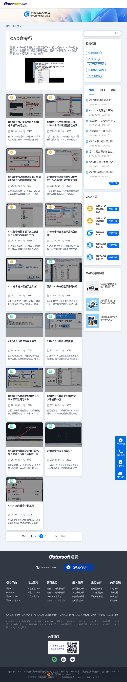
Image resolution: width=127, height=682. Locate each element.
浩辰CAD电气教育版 (56, 592)
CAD (8, 26)
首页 (24, 536)
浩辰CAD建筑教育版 (56, 589)
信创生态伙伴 (97, 589)
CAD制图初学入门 (48, 624)
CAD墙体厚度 (94, 53)
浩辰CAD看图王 (13, 600)
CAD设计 (94, 621)
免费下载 (113, 209)
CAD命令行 (18, 26)
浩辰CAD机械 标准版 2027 (101, 221)
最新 (113, 90)
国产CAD (71, 621)
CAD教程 (106, 621)
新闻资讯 (114, 600)
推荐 (91, 90)
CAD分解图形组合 (96, 70)
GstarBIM (10, 592)
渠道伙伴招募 (97, 596)
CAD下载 (95, 677)
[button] (61, 18)
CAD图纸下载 (81, 624)
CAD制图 (10, 621)
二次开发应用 (34, 596)
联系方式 (114, 596)
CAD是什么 (16, 624)
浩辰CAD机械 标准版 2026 (101, 209)
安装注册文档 (78, 589)
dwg (13, 627)
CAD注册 (94, 624)
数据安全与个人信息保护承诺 (61, 677)
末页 (63, 536)
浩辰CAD (10, 589)
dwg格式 (22, 627)
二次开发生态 (97, 592)
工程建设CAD (34, 589)
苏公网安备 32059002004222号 (65, 674)
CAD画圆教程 (94, 76)
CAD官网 (106, 624)
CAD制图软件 (31, 624)
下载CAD (60, 621)
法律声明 (32, 677)
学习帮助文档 (78, 592)
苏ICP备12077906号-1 (71, 672)
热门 (102, 90)
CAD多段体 (93, 59)
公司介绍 (114, 589)
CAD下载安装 (66, 624)
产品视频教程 (78, 596)
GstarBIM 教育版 (54, 596)
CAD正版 (37, 621)
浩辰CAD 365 (12, 596)
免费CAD (48, 621)
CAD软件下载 (24, 621)
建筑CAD (83, 621)
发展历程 (114, 592)
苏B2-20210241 (113, 672)
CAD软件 (86, 677)
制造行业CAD (34, 592)
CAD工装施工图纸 (96, 64)
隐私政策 (42, 677)
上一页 (33, 536)
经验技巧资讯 (78, 600)
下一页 (53, 536)
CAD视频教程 (95, 273)
